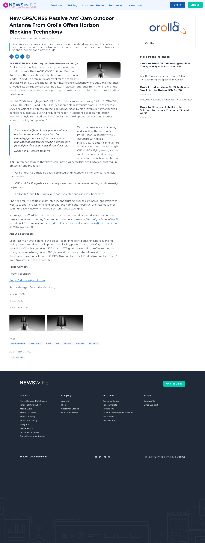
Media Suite (26, 409)
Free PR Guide (174, 383)
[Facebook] (96, 457)
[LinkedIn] (105, 457)
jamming (67, 344)
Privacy (170, 456)
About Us (66, 401)
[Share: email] (28, 56)
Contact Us (149, 401)
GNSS (48, 344)
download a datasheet (66, 223)
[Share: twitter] (17, 56)
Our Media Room (69, 412)
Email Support (151, 405)
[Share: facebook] (11, 56)
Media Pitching (27, 416)
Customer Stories (70, 409)
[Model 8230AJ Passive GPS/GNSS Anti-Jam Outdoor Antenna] (104, 70)
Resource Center (111, 401)
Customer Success (29, 432)
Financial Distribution (30, 405)
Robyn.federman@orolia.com (27, 280)
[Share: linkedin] (22, 56)
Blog (63, 405)
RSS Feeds (108, 416)
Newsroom (108, 409)
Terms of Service (154, 456)
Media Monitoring (29, 420)
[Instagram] (109, 457)
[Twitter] (100, 457)
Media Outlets (109, 420)
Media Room (26, 428)
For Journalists (109, 405)
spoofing (80, 344)
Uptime (181, 456)
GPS (57, 344)
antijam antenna (18, 344)
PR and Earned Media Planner (117, 412)
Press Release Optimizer (32, 436)
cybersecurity (35, 344)
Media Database (28, 412)
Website (19, 357)
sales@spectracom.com (105, 223)
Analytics (24, 424)
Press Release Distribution (33, 401)
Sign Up (195, 4)
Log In (177, 4)
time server (93, 344)
